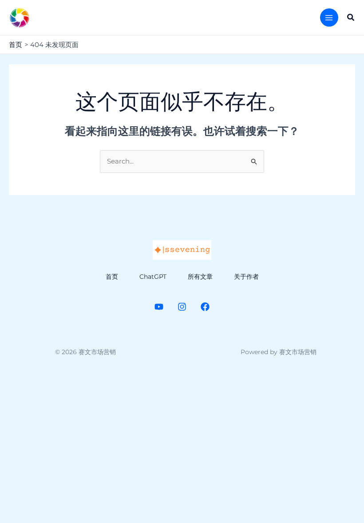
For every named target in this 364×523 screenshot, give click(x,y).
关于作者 (246, 277)
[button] (351, 17)
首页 (112, 277)
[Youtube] (158, 306)
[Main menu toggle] (329, 17)
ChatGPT (152, 277)
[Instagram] (182, 306)
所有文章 (200, 277)
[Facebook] (205, 306)
